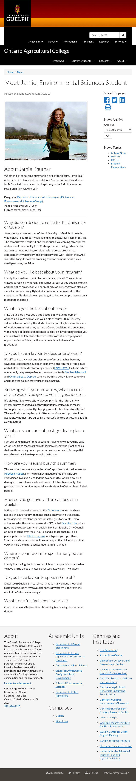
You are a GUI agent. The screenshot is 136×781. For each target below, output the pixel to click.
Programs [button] (58, 60)
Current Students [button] (82, 60)
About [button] (54, 42)
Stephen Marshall (75, 372)
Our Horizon (69, 523)
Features (116, 156)
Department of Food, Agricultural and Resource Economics (70, 656)
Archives (109, 124)
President (88, 41)
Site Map (94, 774)
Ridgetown (62, 720)
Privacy (76, 774)
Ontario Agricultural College (37, 50)
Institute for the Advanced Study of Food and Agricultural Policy (115, 755)
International (70, 41)
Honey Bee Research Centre (116, 745)
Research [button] (104, 60)
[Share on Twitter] (114, 100)
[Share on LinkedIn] (122, 100)
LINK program (36, 536)
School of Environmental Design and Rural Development (69, 674)
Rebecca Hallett (14, 473)
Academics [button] (37, 42)
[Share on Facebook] (106, 100)
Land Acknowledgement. (18, 683)
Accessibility (57, 774)
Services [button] (122, 42)
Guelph (60, 715)
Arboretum (54, 510)
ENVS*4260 (61, 368)
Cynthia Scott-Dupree (22, 376)
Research (105, 42)
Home (10, 72)
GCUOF (115, 159)
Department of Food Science (71, 665)
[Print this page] (108, 107)
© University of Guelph (116, 772)
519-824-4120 (12, 706)
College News (118, 152)
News (20, 72)
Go (108, 135)
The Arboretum (108, 649)
